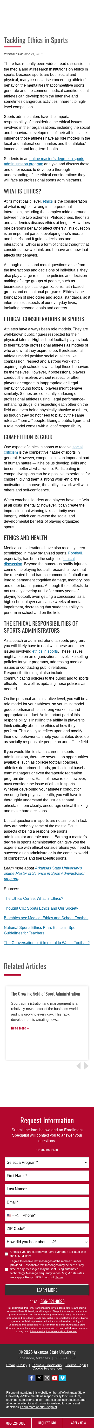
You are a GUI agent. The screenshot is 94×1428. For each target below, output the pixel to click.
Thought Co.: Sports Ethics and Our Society (41, 908)
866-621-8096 (52, 1301)
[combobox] (47, 1162)
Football (75, 553)
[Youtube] (55, 1378)
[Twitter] (39, 1378)
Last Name (17, 1189)
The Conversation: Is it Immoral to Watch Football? (47, 943)
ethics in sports (45, 651)
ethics (48, 201)
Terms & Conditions (47, 1365)
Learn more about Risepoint (61, 1331)
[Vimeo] (62, 1378)
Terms (59, 1277)
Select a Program (22, 1162)
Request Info (47, 1422)
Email (12, 1202)
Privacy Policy (16, 1365)
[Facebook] (31, 1378)
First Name (17, 1176)
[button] (87, 1065)
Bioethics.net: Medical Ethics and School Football (46, 918)
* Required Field (47, 1149)
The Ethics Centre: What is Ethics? (33, 898)
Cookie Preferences (48, 1368)
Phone (29, 1215)
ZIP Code (16, 1229)
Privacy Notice (38, 1331)
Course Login (76, 1365)
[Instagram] (47, 1378)
